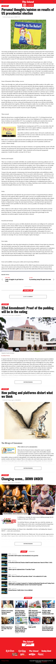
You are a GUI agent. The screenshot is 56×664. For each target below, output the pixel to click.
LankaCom (44, 662)
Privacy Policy (5, 660)
